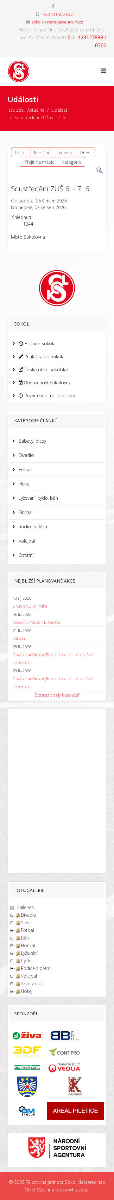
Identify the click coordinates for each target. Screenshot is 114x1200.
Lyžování (29, 953)
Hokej (23, 484)
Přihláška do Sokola (44, 356)
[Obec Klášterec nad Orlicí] (27, 1086)
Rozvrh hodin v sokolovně (49, 395)
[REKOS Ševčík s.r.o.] (27, 1067)
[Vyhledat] (99, 170)
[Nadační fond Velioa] (75, 1067)
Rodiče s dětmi (33, 527)
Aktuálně (36, 110)
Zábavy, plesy (31, 441)
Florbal (25, 512)
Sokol (26, 923)
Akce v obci (32, 983)
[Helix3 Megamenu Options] (103, 71)
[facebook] (53, 6)
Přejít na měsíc (39, 162)
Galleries (24, 907)
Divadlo (25, 455)
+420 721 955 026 (57, 14)
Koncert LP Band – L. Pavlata (36, 622)
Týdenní (64, 152)
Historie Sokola (39, 343)
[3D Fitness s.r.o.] (27, 1052)
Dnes (85, 152)
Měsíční (41, 152)
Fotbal (24, 469)
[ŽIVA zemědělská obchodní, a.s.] (27, 1035)
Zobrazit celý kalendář (57, 695)
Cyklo (26, 961)
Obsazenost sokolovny (46, 382)
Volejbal (26, 541)
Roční (20, 152)
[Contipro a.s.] (75, 1052)
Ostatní (25, 555)
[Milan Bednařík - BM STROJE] (27, 1111)
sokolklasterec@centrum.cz (57, 22)
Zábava (19, 638)
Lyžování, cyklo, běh (37, 498)
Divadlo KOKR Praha (30, 606)
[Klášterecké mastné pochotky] (75, 1086)
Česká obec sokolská (45, 369)
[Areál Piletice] (75, 1111)
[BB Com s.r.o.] (75, 1035)
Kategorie (71, 162)
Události (59, 110)
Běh (25, 938)
